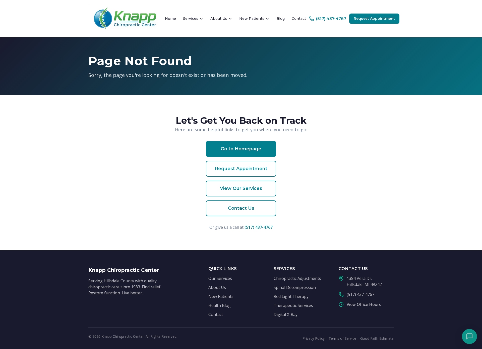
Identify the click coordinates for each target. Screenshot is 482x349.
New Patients (251, 18)
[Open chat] (469, 336)
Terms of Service (342, 338)
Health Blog (219, 305)
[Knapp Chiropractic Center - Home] (125, 18)
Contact (299, 18)
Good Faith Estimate (377, 338)
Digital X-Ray (285, 314)
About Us (218, 18)
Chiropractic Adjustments (297, 278)
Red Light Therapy (291, 296)
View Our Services (241, 188)
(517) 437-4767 (259, 227)
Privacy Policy (314, 338)
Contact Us (241, 208)
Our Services (220, 278)
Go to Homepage (241, 149)
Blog (280, 18)
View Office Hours (364, 304)
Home (170, 18)
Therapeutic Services (293, 305)
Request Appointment (374, 18)
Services (190, 18)
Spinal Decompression (295, 287)
